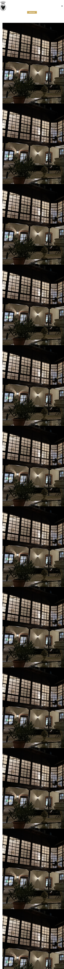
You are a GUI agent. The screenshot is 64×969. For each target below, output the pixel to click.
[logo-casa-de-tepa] (3, 1)
